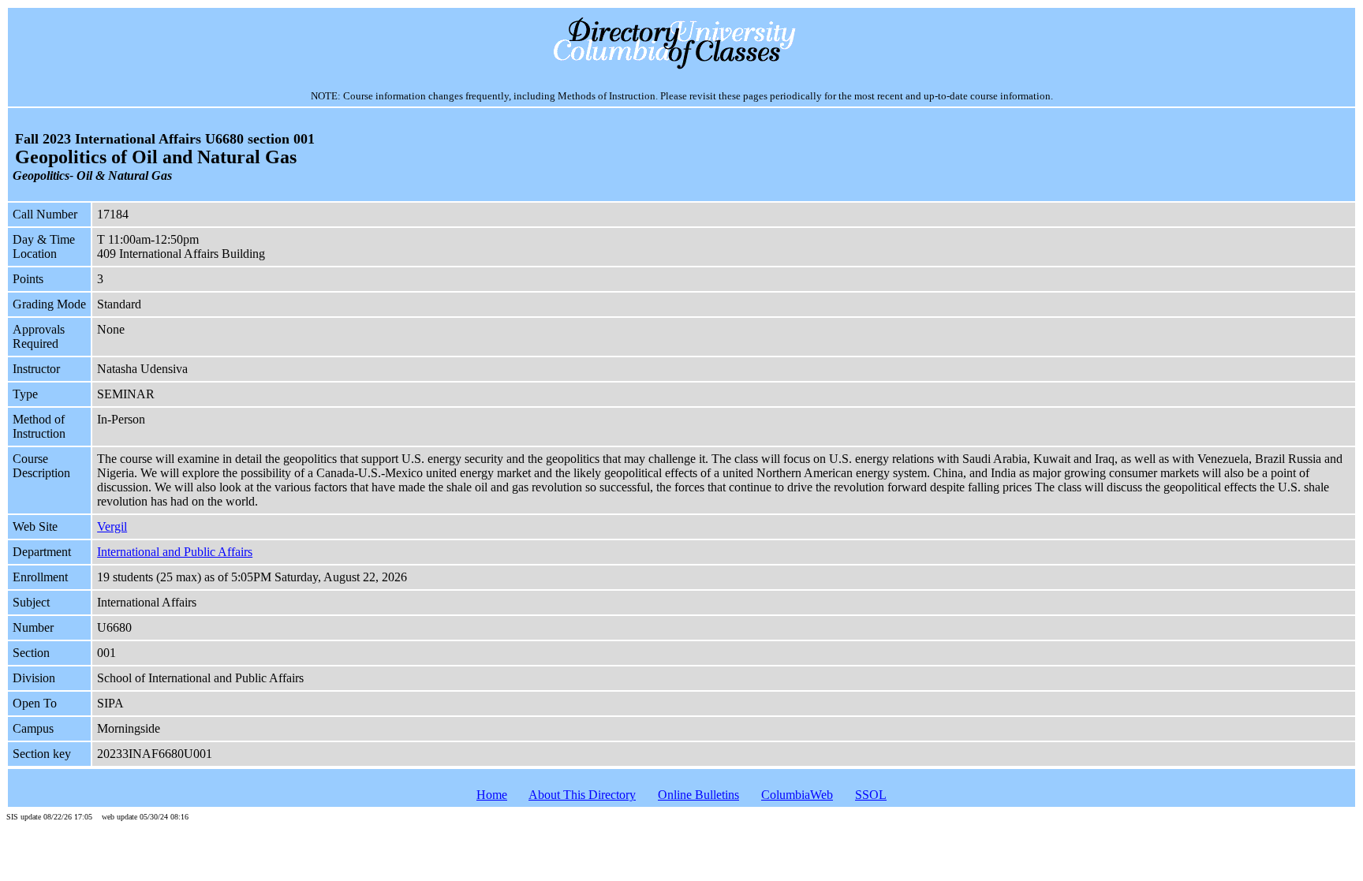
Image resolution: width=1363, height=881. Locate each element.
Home (491, 794)
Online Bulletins (698, 794)
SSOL (871, 794)
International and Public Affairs (174, 551)
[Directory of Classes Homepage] (682, 67)
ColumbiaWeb (797, 794)
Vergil (112, 526)
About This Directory (582, 794)
